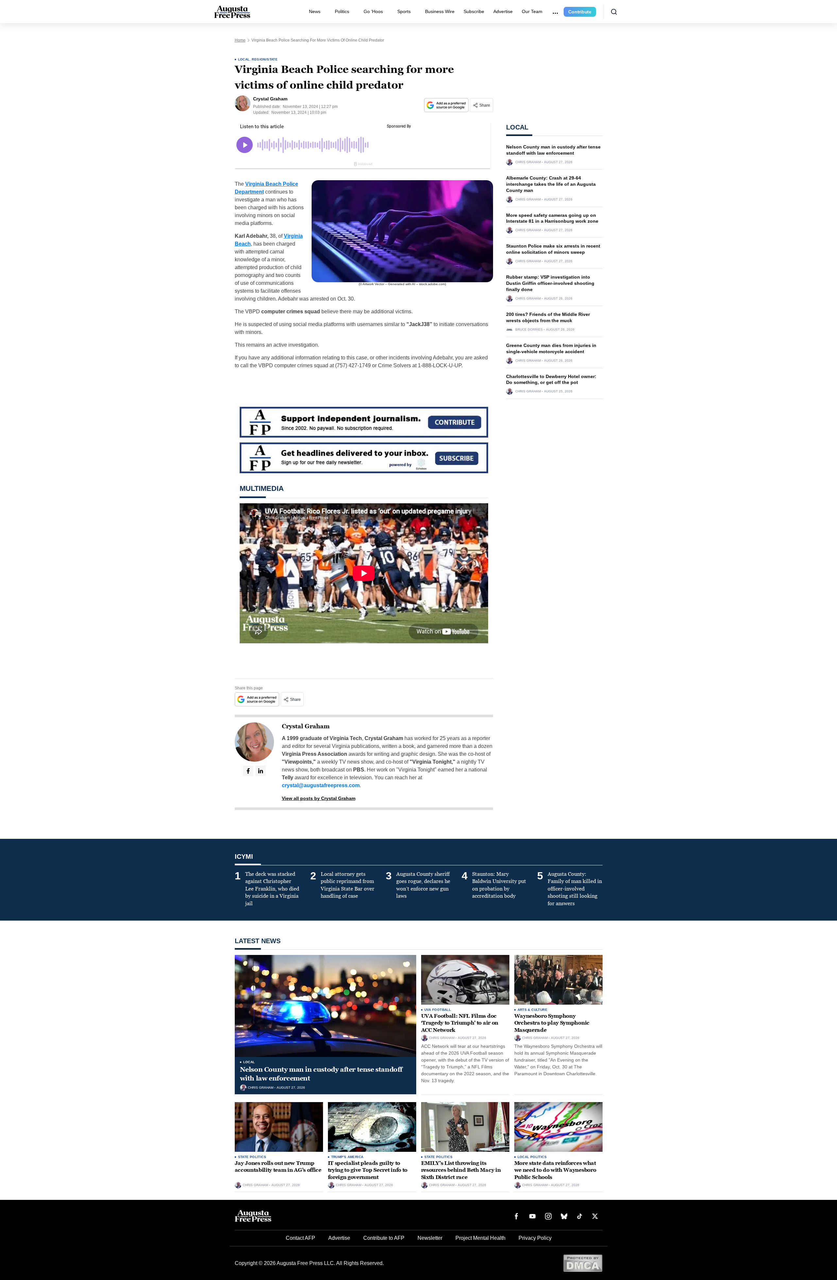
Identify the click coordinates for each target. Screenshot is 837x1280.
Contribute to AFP (383, 1238)
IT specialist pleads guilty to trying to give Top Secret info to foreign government (367, 1170)
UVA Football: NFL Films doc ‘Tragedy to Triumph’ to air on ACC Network (459, 1022)
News (314, 11)
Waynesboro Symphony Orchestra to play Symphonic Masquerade (551, 1022)
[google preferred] (447, 105)
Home (240, 40)
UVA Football (437, 1010)
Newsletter (430, 1238)
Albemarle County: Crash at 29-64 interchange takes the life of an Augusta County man (551, 184)
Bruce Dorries (529, 329)
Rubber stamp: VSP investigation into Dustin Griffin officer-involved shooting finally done (550, 283)
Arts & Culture (533, 1010)
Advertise (503, 11)
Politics (342, 11)
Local (244, 59)
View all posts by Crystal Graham (318, 798)
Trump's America (347, 1157)
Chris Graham (528, 162)
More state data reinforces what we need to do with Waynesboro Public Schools (555, 1170)
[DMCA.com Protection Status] (583, 1263)
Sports (404, 11)
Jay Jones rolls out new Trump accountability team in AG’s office (278, 1167)
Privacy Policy (535, 1238)
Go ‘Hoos (373, 11)
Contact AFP (300, 1238)
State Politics (252, 1157)
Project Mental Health (480, 1238)
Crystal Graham (306, 726)
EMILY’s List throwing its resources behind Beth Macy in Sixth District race (461, 1170)
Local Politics (532, 1157)
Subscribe (474, 11)
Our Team (532, 11)
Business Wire (439, 11)
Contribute (579, 11)
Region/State (265, 59)
